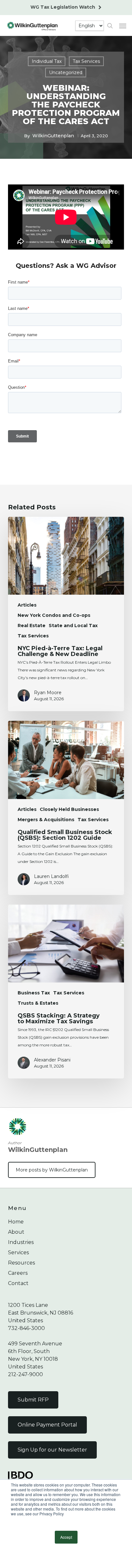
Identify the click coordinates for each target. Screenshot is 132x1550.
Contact (18, 1283)
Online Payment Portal (47, 1425)
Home (16, 1222)
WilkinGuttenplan (53, 136)
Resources (21, 1263)
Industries (21, 1242)
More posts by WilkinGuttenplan (52, 1170)
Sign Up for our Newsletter (52, 1450)
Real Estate (31, 625)
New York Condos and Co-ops (54, 615)
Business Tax (34, 993)
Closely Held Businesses (69, 809)
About (16, 1232)
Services (18, 1252)
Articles (27, 605)
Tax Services (86, 61)
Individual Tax (47, 61)
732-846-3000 (26, 1328)
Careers (18, 1273)
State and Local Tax (73, 625)
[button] (122, 25)
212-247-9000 (25, 1374)
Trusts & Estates (38, 1003)
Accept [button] (66, 1537)
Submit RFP (33, 1400)
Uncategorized (65, 72)
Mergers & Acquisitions (46, 819)
